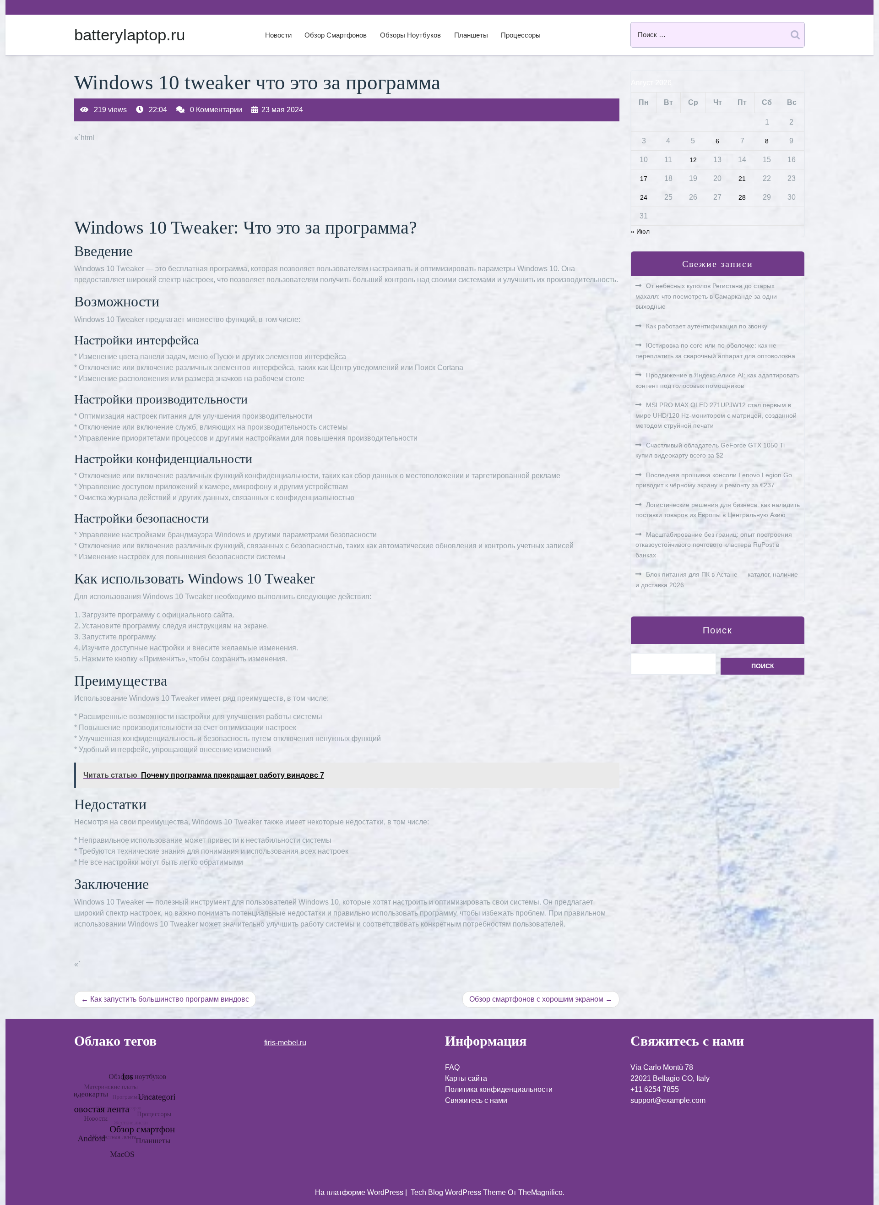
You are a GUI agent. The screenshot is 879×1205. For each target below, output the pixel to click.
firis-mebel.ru (285, 1043)
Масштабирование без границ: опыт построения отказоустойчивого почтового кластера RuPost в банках (713, 545)
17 (643, 178)
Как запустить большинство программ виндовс (169, 999)
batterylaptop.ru (129, 35)
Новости (278, 35)
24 (643, 197)
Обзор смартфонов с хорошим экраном (536, 999)
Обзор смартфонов (335, 35)
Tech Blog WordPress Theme (459, 1192)
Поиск (717, 630)
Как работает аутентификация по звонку (706, 326)
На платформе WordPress (360, 1192)
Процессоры (521, 35)
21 (742, 178)
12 (693, 160)
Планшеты (471, 35)
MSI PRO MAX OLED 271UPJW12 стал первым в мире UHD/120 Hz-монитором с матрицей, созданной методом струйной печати (716, 415)
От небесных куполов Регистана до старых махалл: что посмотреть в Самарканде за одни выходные (706, 296)
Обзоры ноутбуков (410, 35)
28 (742, 197)
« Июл (640, 231)
